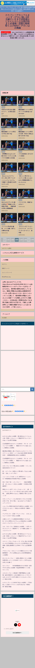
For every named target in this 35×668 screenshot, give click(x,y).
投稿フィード (6, 268)
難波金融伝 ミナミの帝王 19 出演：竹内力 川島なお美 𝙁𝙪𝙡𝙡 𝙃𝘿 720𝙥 (26, 133)
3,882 (12, 239)
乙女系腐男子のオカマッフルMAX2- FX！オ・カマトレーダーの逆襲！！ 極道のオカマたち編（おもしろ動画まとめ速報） (17, 445)
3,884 (21, 239)
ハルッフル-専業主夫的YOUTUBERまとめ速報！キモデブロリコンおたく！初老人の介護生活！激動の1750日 (17, 508)
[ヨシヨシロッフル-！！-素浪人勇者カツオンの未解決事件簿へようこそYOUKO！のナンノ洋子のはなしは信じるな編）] (17, 560)
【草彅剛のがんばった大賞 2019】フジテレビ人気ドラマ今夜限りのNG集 (9, 156)
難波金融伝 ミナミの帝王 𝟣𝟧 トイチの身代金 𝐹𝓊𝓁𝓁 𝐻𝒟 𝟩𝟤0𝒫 (26, 111)
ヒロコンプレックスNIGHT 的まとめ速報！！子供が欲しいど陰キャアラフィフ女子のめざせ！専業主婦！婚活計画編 (17, 584)
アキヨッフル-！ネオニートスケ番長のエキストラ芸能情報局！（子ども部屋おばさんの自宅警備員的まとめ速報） (17, 553)
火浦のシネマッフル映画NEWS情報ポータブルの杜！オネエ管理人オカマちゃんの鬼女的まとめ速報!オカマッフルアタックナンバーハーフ (17, 521)
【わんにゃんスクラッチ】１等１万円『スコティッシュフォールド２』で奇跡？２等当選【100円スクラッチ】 (9, 180)
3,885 (25, 239)
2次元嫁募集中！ (17, 632)
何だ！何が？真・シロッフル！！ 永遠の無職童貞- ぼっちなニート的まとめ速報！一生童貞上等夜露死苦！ (17, 484)
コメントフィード (7, 272)
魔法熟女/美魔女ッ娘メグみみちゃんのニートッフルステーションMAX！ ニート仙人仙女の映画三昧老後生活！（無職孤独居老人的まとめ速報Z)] (17, 453)
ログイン (4, 264)
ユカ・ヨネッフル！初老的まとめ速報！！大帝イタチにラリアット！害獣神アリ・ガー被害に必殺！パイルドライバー (17, 528)
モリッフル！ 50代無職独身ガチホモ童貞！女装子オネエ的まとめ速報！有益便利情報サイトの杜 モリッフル (17, 567)
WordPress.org (6, 276)
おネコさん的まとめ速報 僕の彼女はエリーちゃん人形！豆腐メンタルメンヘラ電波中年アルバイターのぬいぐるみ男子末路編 (17, 438)
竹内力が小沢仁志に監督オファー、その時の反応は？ (8, 111)
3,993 (32, 239)
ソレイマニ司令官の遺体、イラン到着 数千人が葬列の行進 (8, 228)
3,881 (8, 239)
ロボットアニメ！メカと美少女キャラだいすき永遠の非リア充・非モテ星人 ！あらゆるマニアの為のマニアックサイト (17, 501)
